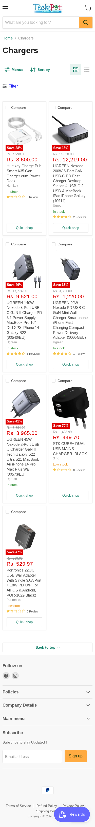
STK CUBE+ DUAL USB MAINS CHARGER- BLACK (70, 448)
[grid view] (75, 69)
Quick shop (24, 228)
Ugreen (58, 205)
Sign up (76, 756)
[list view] (86, 69)
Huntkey (12, 185)
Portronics (14, 600)
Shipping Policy (47, 811)
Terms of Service (18, 806)
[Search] (85, 22)
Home (8, 38)
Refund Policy (46, 806)
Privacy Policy (73, 806)
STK (56, 458)
